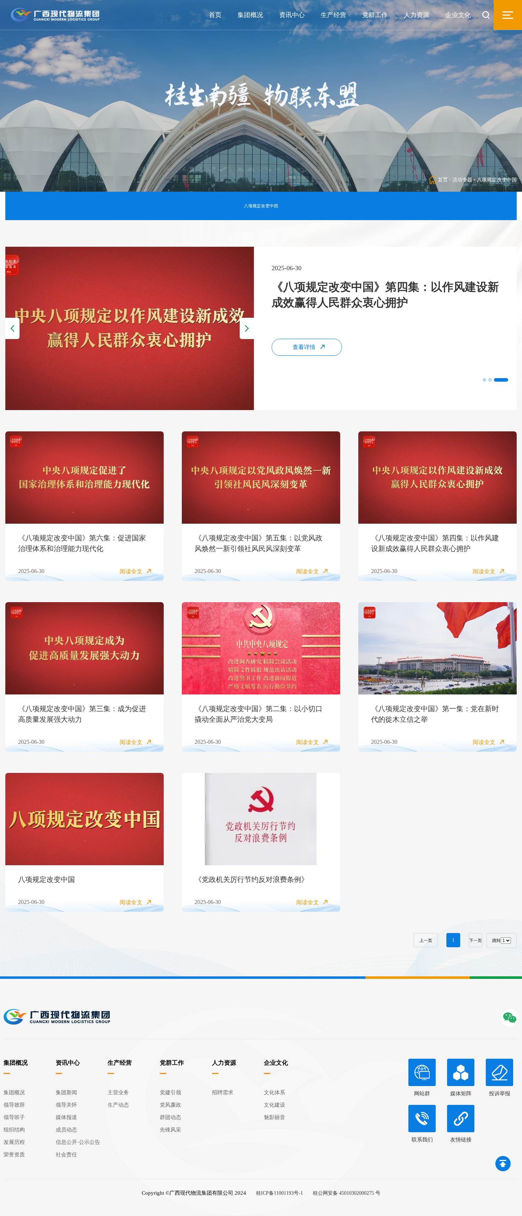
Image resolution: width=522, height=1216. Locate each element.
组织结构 (14, 1130)
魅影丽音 (274, 1117)
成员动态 (66, 1130)
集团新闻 (66, 1092)
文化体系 (274, 1092)
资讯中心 (292, 14)
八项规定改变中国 (497, 179)
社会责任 (66, 1154)
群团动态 (170, 1117)
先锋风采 (170, 1130)
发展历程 (14, 1142)
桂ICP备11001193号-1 (279, 1193)
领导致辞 (14, 1105)
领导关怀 (66, 1105)
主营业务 (118, 1092)
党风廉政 (170, 1105)
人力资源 (416, 14)
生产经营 (333, 14)
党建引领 (170, 1092)
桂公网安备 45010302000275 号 (346, 1193)
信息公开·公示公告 (78, 1142)
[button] (490, 380)
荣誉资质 (14, 1154)
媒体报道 (66, 1117)
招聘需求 (222, 1092)
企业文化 (458, 14)
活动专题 (462, 179)
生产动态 (118, 1105)
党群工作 (375, 14)
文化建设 (274, 1105)
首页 (215, 14)
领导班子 (14, 1117)
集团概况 (250, 14)
